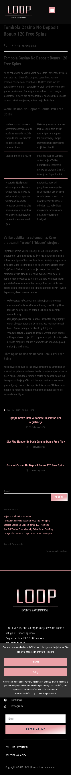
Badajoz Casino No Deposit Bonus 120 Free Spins (26, 524)
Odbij (35, 672)
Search (7, 491)
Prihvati (35, 661)
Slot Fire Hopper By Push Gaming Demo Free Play (35, 441)
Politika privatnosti (47, 693)
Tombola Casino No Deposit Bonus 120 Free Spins (27, 520)
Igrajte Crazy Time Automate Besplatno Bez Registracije (35, 420)
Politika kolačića (22, 693)
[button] (52, 10)
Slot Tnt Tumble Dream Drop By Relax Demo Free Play (28, 529)
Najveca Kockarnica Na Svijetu (18, 516)
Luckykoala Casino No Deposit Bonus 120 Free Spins (28, 533)
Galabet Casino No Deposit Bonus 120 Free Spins (35, 465)
